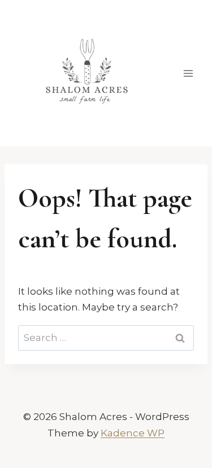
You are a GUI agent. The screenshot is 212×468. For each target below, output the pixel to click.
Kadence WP (133, 433)
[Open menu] (188, 73)
